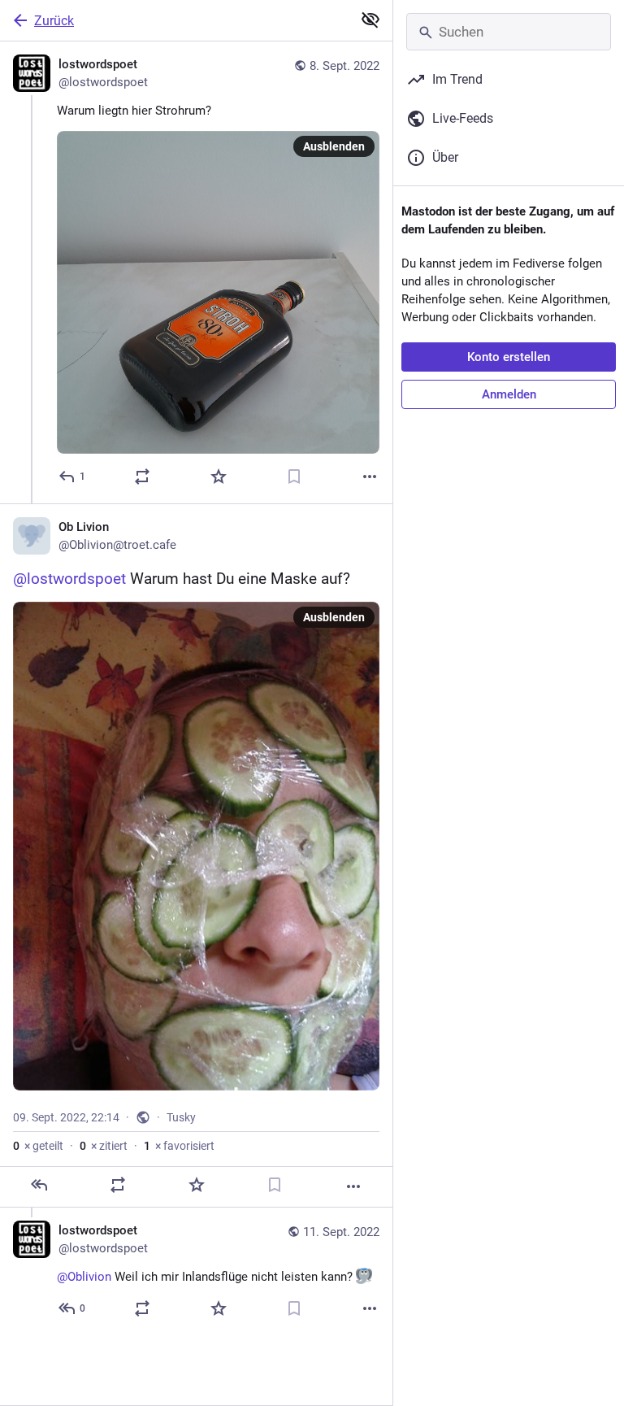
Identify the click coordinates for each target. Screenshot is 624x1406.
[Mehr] (369, 476)
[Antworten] (39, 1185)
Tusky (181, 1117)
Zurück (54, 20)
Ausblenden (334, 146)
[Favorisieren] (218, 476)
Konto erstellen (508, 357)
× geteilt (38, 1145)
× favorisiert (179, 1145)
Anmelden (509, 394)
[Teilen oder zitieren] (142, 476)
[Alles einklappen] (370, 19)
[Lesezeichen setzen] (294, 476)
